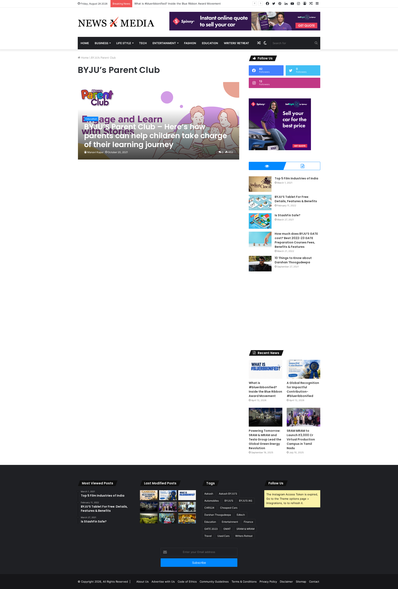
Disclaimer (286, 581)
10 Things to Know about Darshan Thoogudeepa (293, 260)
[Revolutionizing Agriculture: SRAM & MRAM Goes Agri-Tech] (149, 518)
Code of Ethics (187, 581)
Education (210, 43)
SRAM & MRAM (246, 528)
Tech (143, 43)
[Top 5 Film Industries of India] (260, 184)
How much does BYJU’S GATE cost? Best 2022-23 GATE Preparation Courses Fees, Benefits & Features (296, 240)
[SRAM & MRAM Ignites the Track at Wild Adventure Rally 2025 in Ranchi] (168, 518)
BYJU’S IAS (245, 500)
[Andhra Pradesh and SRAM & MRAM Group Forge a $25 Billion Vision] (187, 507)
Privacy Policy (268, 581)
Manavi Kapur (95, 152)
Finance (248, 521)
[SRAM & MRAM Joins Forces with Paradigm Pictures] (187, 518)
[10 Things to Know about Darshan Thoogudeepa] (260, 263)
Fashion (190, 43)
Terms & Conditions (244, 581)
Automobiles (211, 500)
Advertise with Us (163, 581)
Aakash (208, 493)
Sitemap (301, 581)
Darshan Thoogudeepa (217, 514)
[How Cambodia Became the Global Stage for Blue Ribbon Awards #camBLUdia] (149, 495)
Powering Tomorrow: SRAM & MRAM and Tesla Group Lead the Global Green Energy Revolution (265, 439)
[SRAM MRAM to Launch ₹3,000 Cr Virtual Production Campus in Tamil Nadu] (303, 417)
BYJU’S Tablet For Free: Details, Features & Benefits (296, 199)
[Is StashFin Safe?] (260, 221)
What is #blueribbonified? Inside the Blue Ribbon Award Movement (177, 3)
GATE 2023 (211, 528)
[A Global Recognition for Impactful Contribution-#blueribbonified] (303, 369)
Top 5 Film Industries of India (296, 178)
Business (101, 43)
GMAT (227, 528)
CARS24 (209, 507)
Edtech (241, 514)
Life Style (123, 43)
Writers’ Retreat (236, 43)
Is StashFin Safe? (287, 215)
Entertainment (164, 43)
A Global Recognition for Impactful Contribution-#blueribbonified (303, 389)
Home (85, 43)
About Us (142, 581)
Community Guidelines (214, 581)
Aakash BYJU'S (228, 493)
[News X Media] (116, 22)
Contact (314, 581)
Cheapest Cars (228, 507)
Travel (208, 535)
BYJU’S (228, 500)
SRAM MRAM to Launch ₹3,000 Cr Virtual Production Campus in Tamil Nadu (301, 439)
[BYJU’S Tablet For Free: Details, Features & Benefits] (260, 202)
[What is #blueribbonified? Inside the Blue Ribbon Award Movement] (265, 369)
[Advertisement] (284, 311)
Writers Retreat (243, 535)
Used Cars (223, 535)
